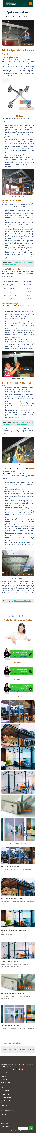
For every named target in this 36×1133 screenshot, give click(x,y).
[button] (30, 3)
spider (10, 587)
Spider (23, 542)
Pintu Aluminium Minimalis (10, 1025)
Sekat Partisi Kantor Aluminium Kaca (13, 930)
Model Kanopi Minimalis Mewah (12, 898)
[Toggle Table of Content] (5, 80)
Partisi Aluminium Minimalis (10, 962)
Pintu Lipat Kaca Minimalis (10, 866)
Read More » (4, 874)
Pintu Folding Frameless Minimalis (12, 993)
